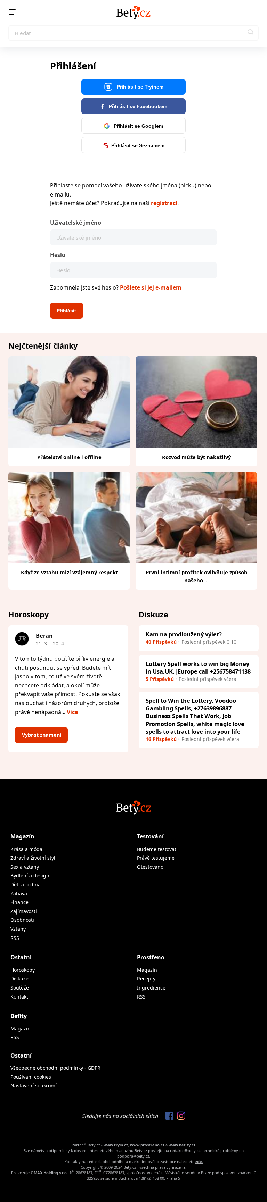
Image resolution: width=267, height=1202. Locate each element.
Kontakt (19, 996)
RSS (14, 938)
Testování (150, 836)
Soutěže (19, 987)
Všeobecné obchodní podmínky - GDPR (55, 1068)
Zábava (18, 893)
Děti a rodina (25, 884)
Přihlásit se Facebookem (137, 106)
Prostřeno (150, 957)
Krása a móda (26, 849)
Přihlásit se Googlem (137, 126)
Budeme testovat (156, 849)
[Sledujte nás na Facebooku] (167, 1116)
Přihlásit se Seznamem (137, 145)
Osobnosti (22, 920)
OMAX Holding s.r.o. (49, 1172)
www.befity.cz (182, 1144)
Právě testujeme (156, 857)
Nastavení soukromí (33, 1085)
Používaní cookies (30, 1077)
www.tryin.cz (116, 1144)
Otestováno (150, 866)
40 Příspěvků (161, 641)
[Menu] (12, 12)
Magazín (22, 836)
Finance (19, 902)
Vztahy (18, 929)
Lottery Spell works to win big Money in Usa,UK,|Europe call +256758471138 (198, 667)
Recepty (146, 978)
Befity (18, 1016)
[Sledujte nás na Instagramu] (179, 1116)
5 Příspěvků (160, 679)
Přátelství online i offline (69, 456)
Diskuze (19, 978)
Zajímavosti (23, 911)
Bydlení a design (29, 875)
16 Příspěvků (161, 739)
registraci (164, 203)
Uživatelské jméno (75, 222)
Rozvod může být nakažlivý (196, 456)
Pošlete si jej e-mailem (150, 287)
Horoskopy (22, 970)
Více (72, 712)
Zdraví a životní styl (32, 857)
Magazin (20, 1028)
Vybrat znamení (41, 735)
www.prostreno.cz (147, 1144)
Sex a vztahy (24, 866)
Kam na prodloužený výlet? (184, 634)
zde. (199, 1161)
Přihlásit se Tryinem (139, 87)
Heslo (57, 255)
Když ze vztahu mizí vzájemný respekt (69, 572)
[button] (251, 33)
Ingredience (151, 987)
